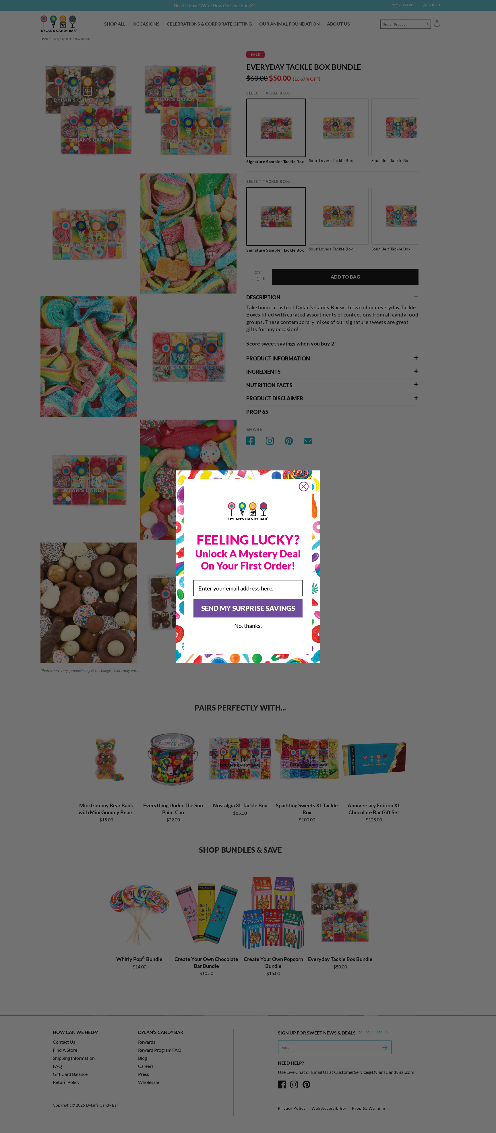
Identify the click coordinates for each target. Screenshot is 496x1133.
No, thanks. (248, 625)
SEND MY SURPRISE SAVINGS (248, 608)
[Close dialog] (303, 486)
